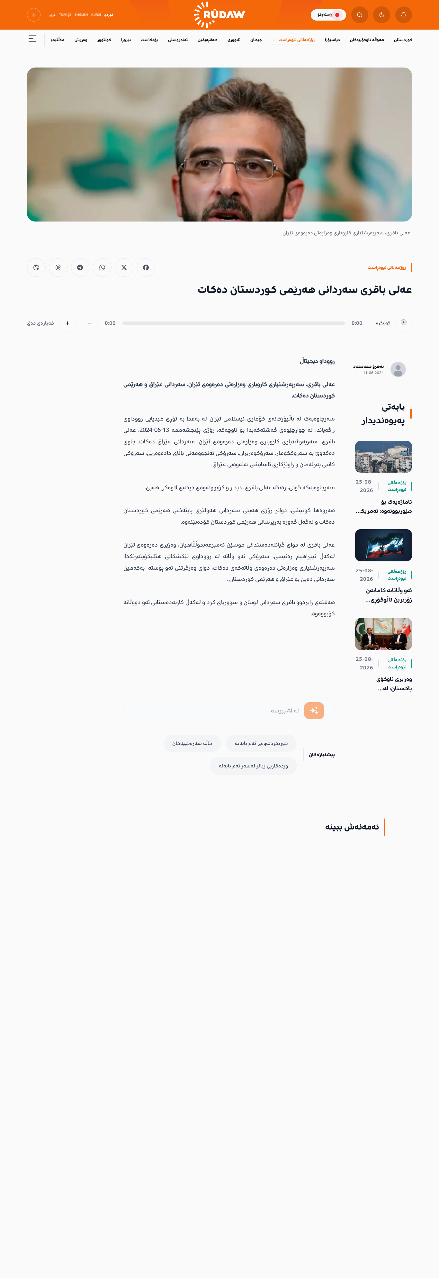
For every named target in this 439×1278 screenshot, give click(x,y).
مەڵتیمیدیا (55, 40)
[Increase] (67, 323)
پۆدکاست (149, 40)
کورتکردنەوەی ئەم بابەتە (261, 743)
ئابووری (234, 40)
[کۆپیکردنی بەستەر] (36, 267)
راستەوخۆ (325, 14)
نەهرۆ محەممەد (368, 366)
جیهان (256, 40)
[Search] (359, 14)
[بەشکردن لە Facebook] (146, 267)
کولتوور (104, 40)
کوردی (108, 14)
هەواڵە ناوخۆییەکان (367, 40)
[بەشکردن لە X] (124, 267)
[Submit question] (314, 710)
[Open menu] (32, 40)
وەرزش (81, 40)
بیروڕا (126, 40)
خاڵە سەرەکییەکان (192, 743)
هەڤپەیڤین (207, 40)
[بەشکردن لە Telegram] (80, 267)
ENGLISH (81, 14)
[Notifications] (403, 14)
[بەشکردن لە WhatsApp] (102, 267)
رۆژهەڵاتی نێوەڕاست (297, 40)
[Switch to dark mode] (381, 14)
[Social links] (33, 15)
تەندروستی (178, 40)
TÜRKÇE (65, 14)
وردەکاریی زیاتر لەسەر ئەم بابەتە (253, 766)
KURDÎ (96, 14)
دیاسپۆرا (332, 40)
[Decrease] (89, 323)
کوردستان (403, 40)
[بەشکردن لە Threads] (58, 267)
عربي (52, 14)
